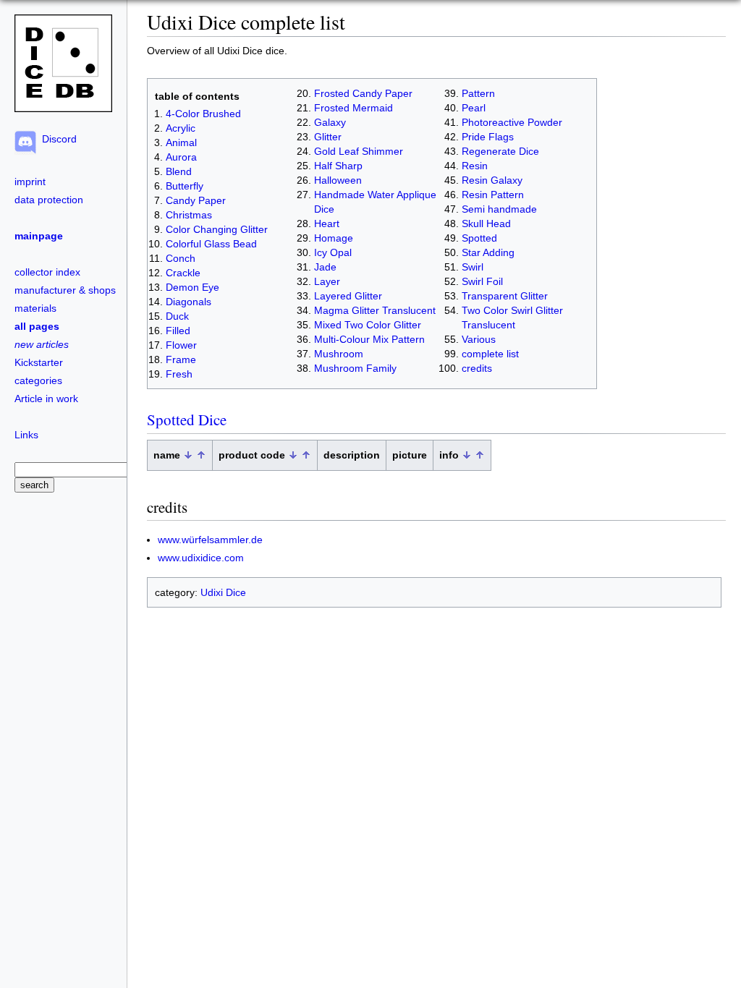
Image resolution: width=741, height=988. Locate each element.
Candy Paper (196, 200)
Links (26, 434)
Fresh (179, 374)
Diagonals (188, 301)
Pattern (478, 93)
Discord (56, 139)
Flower (181, 345)
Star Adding (488, 252)
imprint (30, 181)
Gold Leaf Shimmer (358, 151)
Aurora (181, 157)
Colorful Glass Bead (211, 244)
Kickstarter (38, 362)
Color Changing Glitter (217, 229)
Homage (333, 238)
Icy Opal (333, 252)
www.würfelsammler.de (210, 539)
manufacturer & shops (65, 290)
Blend (179, 171)
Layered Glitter (348, 296)
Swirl (472, 267)
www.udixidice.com (201, 557)
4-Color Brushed (203, 113)
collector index (47, 272)
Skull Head (486, 223)
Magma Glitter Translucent (375, 310)
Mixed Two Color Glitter (367, 325)
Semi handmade (499, 209)
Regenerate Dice (500, 151)
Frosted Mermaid (353, 108)
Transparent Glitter (505, 296)
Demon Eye (192, 287)
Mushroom (338, 353)
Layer (327, 281)
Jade (325, 267)
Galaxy (330, 122)
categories (38, 380)
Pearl (474, 108)
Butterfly (184, 186)
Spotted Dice (186, 419)
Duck (177, 316)
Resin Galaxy (492, 180)
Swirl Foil (482, 281)
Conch (180, 258)
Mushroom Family (355, 368)
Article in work (46, 398)
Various (479, 339)
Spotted (479, 238)
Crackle (183, 272)
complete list (490, 353)
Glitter (328, 136)
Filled (178, 330)
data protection (48, 199)
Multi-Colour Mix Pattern (369, 339)
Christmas (189, 215)
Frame (181, 359)
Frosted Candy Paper (363, 93)
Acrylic (180, 128)
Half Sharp (338, 165)
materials (35, 308)
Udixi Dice (223, 592)
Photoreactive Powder (512, 122)
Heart (326, 223)
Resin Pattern (493, 194)
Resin (475, 165)
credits (477, 368)
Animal (181, 142)
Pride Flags (488, 136)
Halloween (338, 180)
